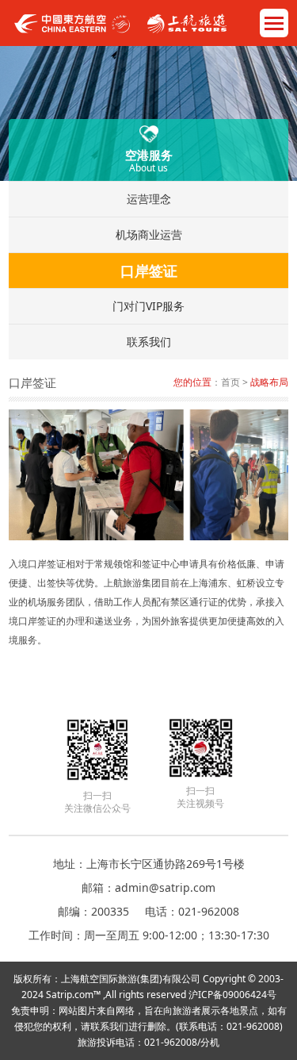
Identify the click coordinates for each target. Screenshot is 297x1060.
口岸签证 (148, 270)
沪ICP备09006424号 (232, 994)
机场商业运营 (149, 234)
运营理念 (149, 198)
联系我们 (149, 341)
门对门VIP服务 (148, 305)
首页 (230, 382)
